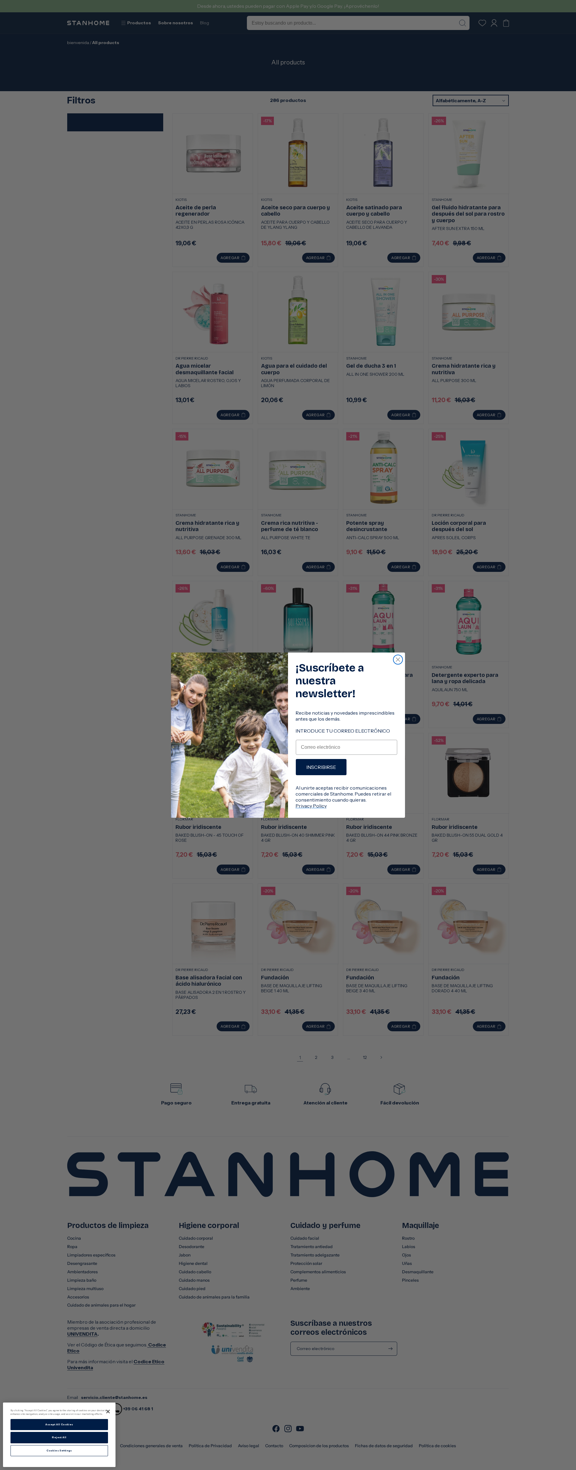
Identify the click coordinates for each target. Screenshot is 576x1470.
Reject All (59, 1437)
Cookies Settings (59, 1450)
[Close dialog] (398, 659)
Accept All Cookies (59, 1424)
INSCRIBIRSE (321, 767)
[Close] (108, 1411)
